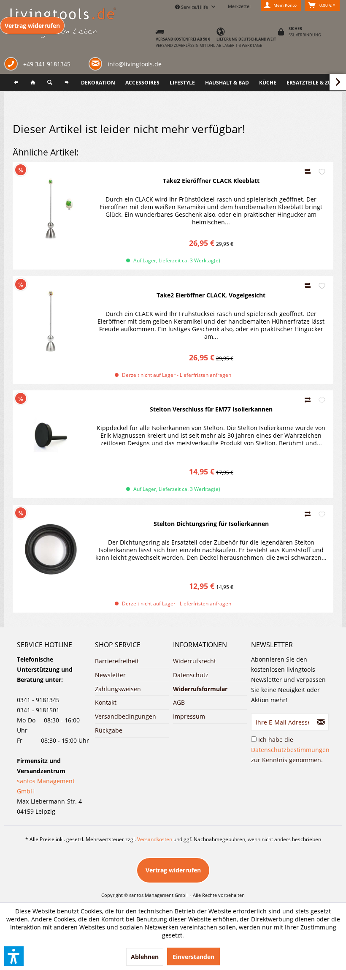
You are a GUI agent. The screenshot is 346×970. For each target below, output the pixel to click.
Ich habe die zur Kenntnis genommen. (290, 750)
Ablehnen (145, 957)
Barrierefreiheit (117, 661)
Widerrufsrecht (194, 661)
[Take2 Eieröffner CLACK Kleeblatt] (50, 206)
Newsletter (110, 675)
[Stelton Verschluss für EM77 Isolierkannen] (50, 435)
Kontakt (105, 702)
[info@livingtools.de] (97, 63)
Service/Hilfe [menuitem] (194, 7)
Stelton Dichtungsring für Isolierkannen (211, 524)
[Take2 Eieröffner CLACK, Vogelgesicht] (50, 321)
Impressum (189, 716)
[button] (14, 956)
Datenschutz (190, 675)
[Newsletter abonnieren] (321, 722)
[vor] (66, 82)
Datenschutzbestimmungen (290, 750)
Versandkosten (154, 839)
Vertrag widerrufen (32, 26)
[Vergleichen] (308, 171)
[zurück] (16, 82)
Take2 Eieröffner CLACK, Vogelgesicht (211, 295)
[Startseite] (33, 82)
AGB (179, 702)
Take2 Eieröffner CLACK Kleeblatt (211, 181)
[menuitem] (16, 82)
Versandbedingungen (125, 716)
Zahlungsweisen (118, 689)
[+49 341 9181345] (12, 65)
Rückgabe (108, 730)
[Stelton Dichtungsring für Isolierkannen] (50, 549)
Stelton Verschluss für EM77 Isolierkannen (211, 409)
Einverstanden (193, 957)
